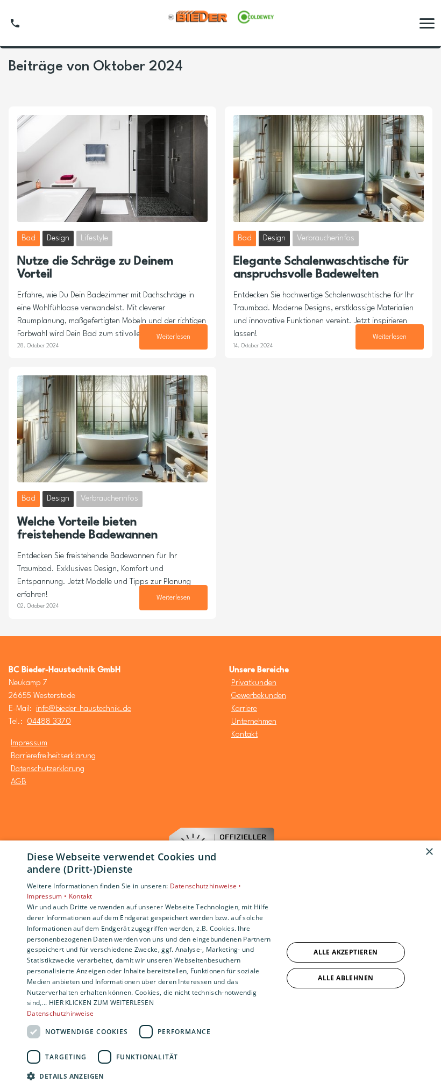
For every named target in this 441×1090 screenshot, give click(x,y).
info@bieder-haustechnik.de (83, 709)
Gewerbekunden (258, 696)
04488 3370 (49, 722)
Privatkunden (253, 683)
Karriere (244, 709)
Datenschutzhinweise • (205, 885)
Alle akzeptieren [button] (346, 952)
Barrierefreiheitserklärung (53, 756)
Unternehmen (253, 722)
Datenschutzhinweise (60, 1013)
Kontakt (244, 735)
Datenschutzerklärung (47, 769)
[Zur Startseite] (220, 23)
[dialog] (220, 965)
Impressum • (48, 896)
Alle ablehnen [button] (345, 977)
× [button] (429, 852)
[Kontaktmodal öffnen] (15, 23)
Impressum (29, 743)
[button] (427, 23)
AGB (18, 782)
